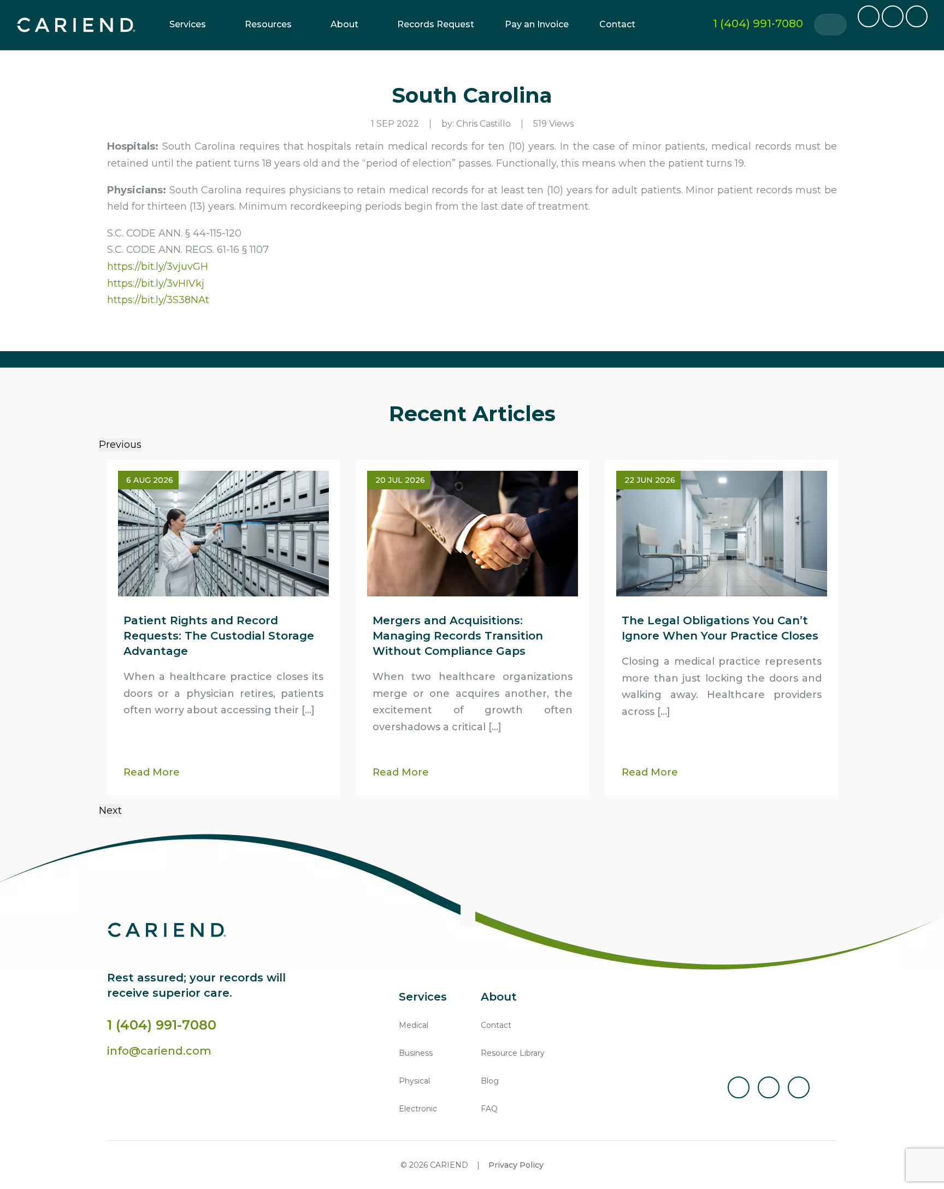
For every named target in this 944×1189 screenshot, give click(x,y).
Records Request (435, 24)
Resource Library (513, 1053)
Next (110, 811)
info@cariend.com (159, 1050)
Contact (617, 24)
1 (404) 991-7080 (161, 1025)
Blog (490, 1081)
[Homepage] (76, 24)
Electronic (418, 1109)
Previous (120, 445)
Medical (413, 1025)
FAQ (489, 1109)
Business (416, 1053)
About (344, 24)
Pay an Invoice (537, 24)
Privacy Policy (516, 1165)
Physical (414, 1081)
